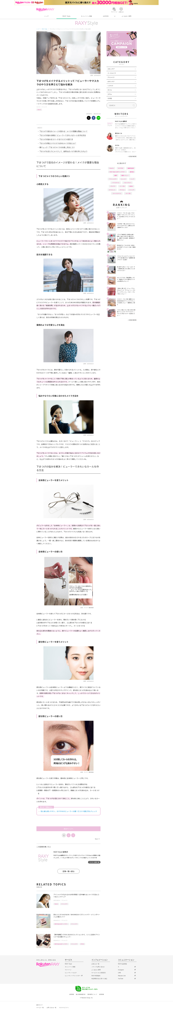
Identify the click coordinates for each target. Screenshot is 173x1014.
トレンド (123, 179)
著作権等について (92, 994)
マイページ (68, 970)
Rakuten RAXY (45, 9)
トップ (46, 16)
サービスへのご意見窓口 (99, 972)
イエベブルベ (127, 182)
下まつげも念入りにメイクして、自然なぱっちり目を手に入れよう (63, 151)
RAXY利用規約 (96, 975)
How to (39, 109)
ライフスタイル (117, 193)
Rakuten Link (122, 975)
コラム (110, 94)
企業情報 (71, 994)
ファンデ (131, 190)
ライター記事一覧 (94, 862)
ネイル (110, 90)
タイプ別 (128, 193)
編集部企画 (131, 168)
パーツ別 (122, 186)
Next (97, 839)
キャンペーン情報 (86, 16)
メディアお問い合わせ (98, 967)
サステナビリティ (64, 1007)
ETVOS (82, 944)
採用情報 (101, 994)
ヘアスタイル (115, 182)
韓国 (115, 175)
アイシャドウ (64, 904)
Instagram (121, 970)
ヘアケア (110, 86)
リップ (132, 179)
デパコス (122, 190)
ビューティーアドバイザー (72, 975)
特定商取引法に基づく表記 (99, 978)
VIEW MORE (132, 156)
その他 (110, 98)
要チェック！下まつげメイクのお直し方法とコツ (57, 147)
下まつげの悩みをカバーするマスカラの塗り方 (56, 139)
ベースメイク (112, 73)
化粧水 (131, 186)
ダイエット (112, 190)
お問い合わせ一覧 (51, 1007)
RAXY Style (66, 16)
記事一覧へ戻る (68, 871)
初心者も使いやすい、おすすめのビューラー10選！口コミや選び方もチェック (69, 811)
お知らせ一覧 (95, 964)
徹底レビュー (125, 175)
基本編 (132, 172)
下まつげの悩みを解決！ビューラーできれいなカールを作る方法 (62, 135)
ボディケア (111, 82)
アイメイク (44, 107)
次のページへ (68, 829)
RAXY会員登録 (122, 964)
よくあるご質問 (126, 16)
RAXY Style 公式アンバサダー (61, 924)
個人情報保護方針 (80, 994)
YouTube (120, 978)
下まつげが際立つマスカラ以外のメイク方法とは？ (57, 143)
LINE (119, 972)
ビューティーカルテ (71, 972)
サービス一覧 (40, 1007)
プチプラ (112, 186)
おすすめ (120, 168)
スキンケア (111, 69)
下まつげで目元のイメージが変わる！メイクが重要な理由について (63, 131)
